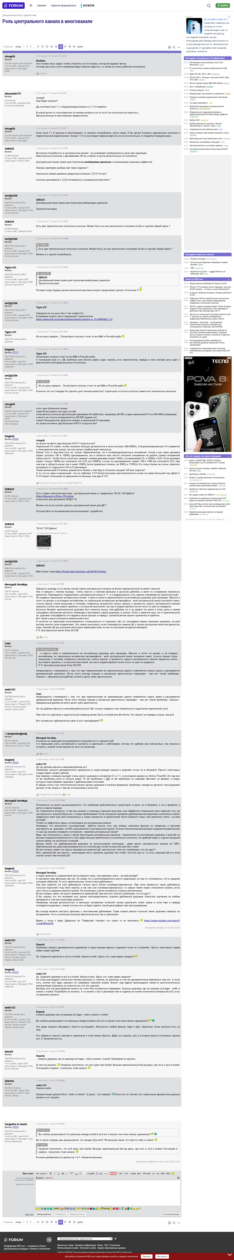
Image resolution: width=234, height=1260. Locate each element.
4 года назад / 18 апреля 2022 (52, 489)
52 (43, 46)
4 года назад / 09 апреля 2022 (52, 148)
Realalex (43, 73)
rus (158, 1173)
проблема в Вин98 (197, 474)
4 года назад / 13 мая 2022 (50, 733)
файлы (41, 1177)
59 (74, 46)
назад (18, 46)
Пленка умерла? (197, 90)
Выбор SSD (194, 120)
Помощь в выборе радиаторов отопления (208, 97)
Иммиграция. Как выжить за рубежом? (207, 94)
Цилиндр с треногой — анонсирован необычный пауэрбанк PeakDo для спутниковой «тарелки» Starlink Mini (206, 324)
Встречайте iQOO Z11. (216, 19)
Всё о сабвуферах (198, 87)
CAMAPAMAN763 (74, 483)
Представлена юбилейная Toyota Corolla (208, 283)
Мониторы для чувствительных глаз (206, 138)
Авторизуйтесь (44, 1214)
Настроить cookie (88, 1247)
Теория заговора (198, 259)
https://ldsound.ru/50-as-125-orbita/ (55, 496)
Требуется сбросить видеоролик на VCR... (207, 489)
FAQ (106, 1245)
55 (56, 46)
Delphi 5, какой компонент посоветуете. (207, 478)
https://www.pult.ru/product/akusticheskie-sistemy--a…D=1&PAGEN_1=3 (74, 319)
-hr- (153, 1173)
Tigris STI (62, 483)
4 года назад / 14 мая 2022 (50, 1007)
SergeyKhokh (46, 794)
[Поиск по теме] (174, 47)
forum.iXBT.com (117, 1252)
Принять (146, 1256)
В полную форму (171, 1214)
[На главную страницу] (13, 5)
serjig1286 (45, 483)
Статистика (115, 1245)
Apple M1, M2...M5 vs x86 (200, 74)
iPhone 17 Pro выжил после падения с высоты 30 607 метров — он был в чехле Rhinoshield (210, 288)
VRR (192, 268)
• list (120, 1173)
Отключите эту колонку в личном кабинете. (205, 519)
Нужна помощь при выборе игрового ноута (209, 133)
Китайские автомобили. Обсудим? (205, 142)
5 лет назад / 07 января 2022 (51, 93)
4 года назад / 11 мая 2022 (50, 584)
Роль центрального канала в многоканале (47, 21)
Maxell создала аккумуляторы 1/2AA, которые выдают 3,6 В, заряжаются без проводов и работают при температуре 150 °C (210, 308)
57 (65, 46)
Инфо (167, 56)
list (126, 1173)
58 (70, 46)
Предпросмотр (77, 1214)
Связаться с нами (65, 1245)
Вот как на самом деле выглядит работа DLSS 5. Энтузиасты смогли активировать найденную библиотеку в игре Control (210, 316)
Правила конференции (85, 1245)
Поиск (100, 1245)
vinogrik (53, 483)
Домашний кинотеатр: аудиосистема (19, 15)
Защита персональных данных (111, 1247)
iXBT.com (62, 1252)
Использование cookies (67, 1247)
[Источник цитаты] (38, 244)
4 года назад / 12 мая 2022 (50, 689)
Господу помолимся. (199, 103)
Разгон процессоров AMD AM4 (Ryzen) (206, 83)
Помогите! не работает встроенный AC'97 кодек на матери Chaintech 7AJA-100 (207, 499)
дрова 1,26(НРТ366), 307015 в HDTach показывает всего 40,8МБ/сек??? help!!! (207, 461)
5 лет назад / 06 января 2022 (51, 56)
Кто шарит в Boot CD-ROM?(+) (202, 495)
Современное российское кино (204, 129)
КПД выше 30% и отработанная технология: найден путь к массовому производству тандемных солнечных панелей (209, 300)
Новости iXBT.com (194, 279)
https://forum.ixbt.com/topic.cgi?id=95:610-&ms (80, 571)
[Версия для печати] (169, 47)
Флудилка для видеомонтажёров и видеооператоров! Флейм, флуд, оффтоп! (209, 113)
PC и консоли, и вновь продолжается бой (208, 68)
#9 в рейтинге (26, 63)
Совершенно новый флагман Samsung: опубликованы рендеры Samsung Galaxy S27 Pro (210, 350)
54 (51, 46)
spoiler (92, 1173)
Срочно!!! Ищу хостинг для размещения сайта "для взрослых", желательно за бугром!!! (209, 505)
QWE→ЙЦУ (165, 1173)
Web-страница (11, 424)
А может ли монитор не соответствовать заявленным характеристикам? (207, 484)
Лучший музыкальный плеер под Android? (209, 149)
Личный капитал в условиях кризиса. (206, 145)
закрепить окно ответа (25, 1184)
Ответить (175, 56)
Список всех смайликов (24, 1180)
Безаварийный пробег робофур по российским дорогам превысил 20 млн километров (207, 342)
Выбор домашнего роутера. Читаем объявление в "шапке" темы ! (206, 125)
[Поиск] (209, 5)
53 (47, 46)
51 (38, 46)
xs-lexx (45, 637)
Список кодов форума (25, 1178)
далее (80, 46)
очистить (49, 1177)
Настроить (162, 1256)
